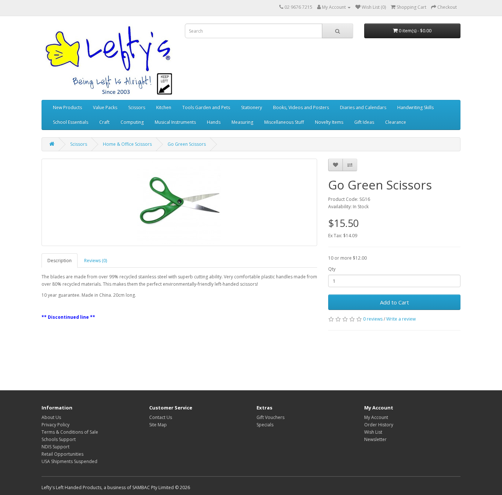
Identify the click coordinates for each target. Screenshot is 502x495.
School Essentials (70, 122)
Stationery (251, 107)
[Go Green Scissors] (179, 202)
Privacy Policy (55, 425)
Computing (132, 122)
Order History (378, 425)
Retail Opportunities (62, 454)
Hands (213, 122)
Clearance (395, 122)
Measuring (242, 122)
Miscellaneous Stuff (284, 122)
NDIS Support (55, 447)
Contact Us (160, 417)
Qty (332, 269)
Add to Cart (394, 302)
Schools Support (59, 439)
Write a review (401, 319)
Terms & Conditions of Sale (70, 432)
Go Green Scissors (187, 144)
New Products (67, 107)
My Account (376, 417)
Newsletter (375, 439)
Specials (265, 425)
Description (59, 260)
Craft (104, 122)
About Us (51, 417)
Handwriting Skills (415, 107)
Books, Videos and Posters (301, 107)
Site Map (158, 425)
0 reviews (373, 319)
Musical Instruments (175, 122)
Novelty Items (329, 122)
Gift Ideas (364, 122)
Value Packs (105, 107)
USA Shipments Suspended (69, 461)
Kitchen (163, 107)
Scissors (136, 107)
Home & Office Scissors (127, 144)
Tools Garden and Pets (206, 107)
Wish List (373, 432)
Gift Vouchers (270, 417)
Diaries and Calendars (363, 107)
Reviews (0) (95, 260)
